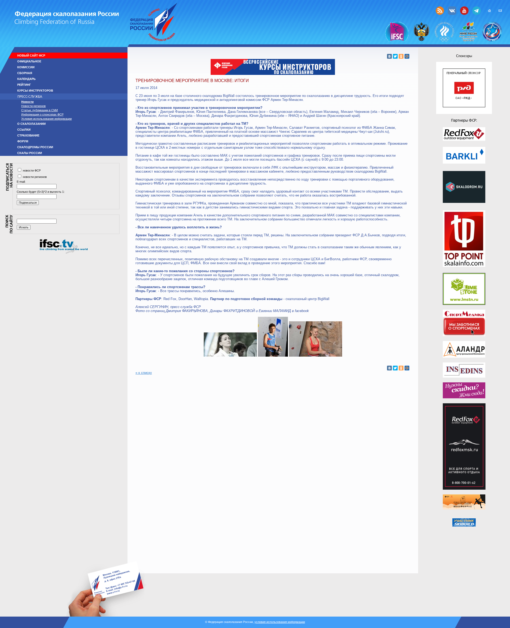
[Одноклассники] (401, 56)
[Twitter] (395, 56)
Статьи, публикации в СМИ (39, 110)
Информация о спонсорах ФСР (42, 114)
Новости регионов (33, 106)
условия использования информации (279, 621)
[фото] (230, 355)
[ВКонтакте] (389, 56)
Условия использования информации (46, 118)
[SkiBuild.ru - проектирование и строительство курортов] (464, 522)
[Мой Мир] (407, 56)
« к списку (143, 373)
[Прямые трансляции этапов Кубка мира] (64, 252)
